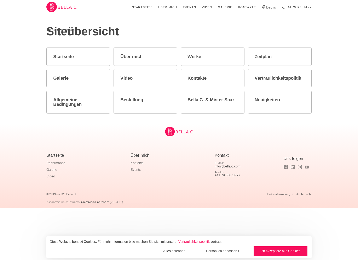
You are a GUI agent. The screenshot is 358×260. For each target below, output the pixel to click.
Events (189, 7)
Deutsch (272, 7)
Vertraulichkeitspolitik (278, 78)
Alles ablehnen (174, 251)
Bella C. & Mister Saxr (210, 99)
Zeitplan (263, 56)
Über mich (167, 7)
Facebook (285, 167)
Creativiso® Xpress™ (95, 202)
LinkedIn (292, 167)
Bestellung (131, 99)
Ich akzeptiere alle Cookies (280, 251)
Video (207, 7)
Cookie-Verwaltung (278, 194)
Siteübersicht (303, 194)
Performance (55, 163)
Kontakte (247, 7)
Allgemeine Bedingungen (67, 102)
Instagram (300, 167)
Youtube (307, 167)
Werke (194, 56)
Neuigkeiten (267, 99)
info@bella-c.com (227, 166)
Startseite (142, 7)
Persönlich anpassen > (223, 251)
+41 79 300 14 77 (299, 7)
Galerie (225, 7)
